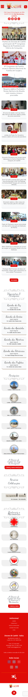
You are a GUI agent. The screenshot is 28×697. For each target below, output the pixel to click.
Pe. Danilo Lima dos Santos (14, 332)
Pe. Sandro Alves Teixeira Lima (14, 321)
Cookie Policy (14, 623)
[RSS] (16, 668)
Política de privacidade (14, 625)
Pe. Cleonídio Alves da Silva (14, 309)
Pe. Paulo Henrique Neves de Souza (14, 355)
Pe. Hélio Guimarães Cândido (14, 344)
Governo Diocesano (14, 627)
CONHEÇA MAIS (14, 606)
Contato (14, 621)
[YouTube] (15, 19)
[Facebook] (9, 19)
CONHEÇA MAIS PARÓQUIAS (14, 467)
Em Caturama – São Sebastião (18, 499)
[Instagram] (19, 19)
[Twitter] (12, 19)
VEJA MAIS (14, 280)
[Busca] (25, 6)
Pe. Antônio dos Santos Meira (14, 367)
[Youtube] (19, 663)
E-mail (14, 630)
